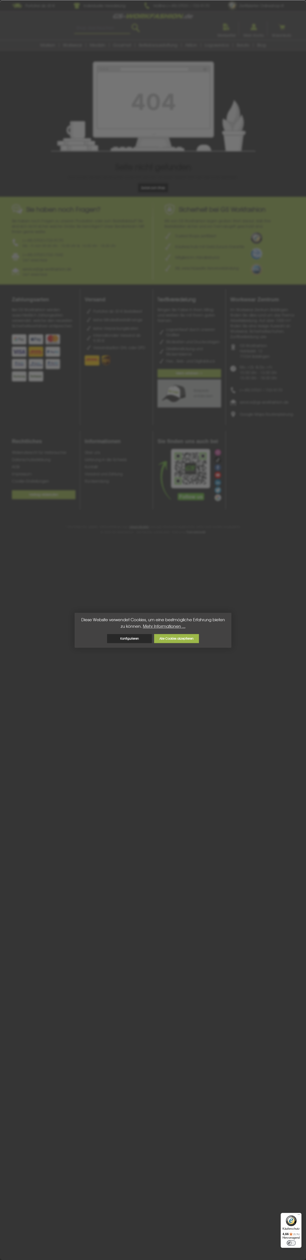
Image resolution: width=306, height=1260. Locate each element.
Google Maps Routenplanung (266, 414)
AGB (15, 466)
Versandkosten (139, 527)
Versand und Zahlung (104, 474)
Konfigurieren (129, 638)
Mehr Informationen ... (164, 626)
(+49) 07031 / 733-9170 (261, 390)
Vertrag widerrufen (43, 494)
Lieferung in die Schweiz (106, 459)
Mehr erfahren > (189, 373)
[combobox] (102, 28)
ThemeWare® (196, 532)
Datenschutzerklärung (31, 459)
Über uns (92, 452)
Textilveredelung (176, 299)
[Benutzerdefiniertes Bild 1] (256, 238)
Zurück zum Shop (153, 188)
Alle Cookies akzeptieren (176, 638)
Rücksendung (97, 481)
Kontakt (91, 466)
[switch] (291, 1243)
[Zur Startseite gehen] (153, 16)
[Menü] (299, 1215)
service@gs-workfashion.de (264, 402)
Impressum (22, 474)
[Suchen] (135, 28)
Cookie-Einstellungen (30, 481)
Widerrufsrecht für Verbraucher (39, 452)
